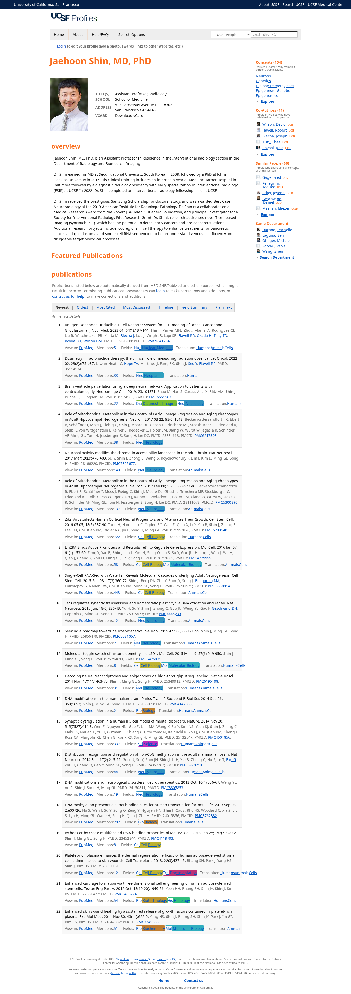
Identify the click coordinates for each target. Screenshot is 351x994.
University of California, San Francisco (46, 4)
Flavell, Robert (278, 130)
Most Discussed (136, 307)
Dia (156, 403)
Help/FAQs (101, 34)
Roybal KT (73, 341)
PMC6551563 (160, 397)
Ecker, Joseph (277, 192)
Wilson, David (277, 124)
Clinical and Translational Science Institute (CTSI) (146, 959)
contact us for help (68, 296)
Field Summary (194, 307)
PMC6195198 (207, 681)
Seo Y (192, 363)
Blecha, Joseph (278, 136)
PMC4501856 (219, 737)
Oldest (82, 307)
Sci (147, 743)
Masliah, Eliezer (280, 208)
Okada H (204, 335)
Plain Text (223, 307)
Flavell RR (186, 335)
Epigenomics (267, 95)
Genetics (263, 80)
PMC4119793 (162, 838)
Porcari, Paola (274, 245)
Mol (182, 564)
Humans (203, 347)
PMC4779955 (200, 558)
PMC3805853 (172, 787)
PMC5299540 (216, 530)
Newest (62, 307)
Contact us (193, 980)
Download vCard (129, 115)
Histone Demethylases (275, 85)
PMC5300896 (226, 502)
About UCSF (269, 4)
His (179, 900)
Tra (180, 872)
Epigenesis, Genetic (273, 90)
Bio (145, 710)
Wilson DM (93, 341)
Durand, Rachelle (277, 229)
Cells (229, 347)
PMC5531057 (124, 636)
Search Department (277, 257)
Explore (267, 101)
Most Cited (105, 307)
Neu (190, 403)
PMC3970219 (191, 765)
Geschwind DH (224, 608)
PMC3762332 (206, 815)
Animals (218, 347)
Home (59, 34)
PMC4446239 (170, 613)
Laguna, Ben (273, 235)
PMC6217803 (206, 435)
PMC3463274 (126, 894)
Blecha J (127, 335)
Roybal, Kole (276, 147)
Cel (151, 536)
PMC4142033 (181, 703)
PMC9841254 (158, 341)
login (160, 290)
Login (61, 46)
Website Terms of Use (123, 973)
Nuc (153, 347)
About (78, 34)
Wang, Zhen (272, 251)
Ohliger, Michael (276, 240)
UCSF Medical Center (326, 4)
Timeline (165, 307)
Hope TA (131, 363)
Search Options (131, 34)
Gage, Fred (275, 177)
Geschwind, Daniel (272, 200)
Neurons (263, 75)
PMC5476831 (150, 659)
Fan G (231, 759)
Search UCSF (293, 4)
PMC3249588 (147, 922)
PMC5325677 (124, 463)
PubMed (86, 347)
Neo (149, 375)
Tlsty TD (220, 335)
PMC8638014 (219, 586)
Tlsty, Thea (275, 141)
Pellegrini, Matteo (272, 185)
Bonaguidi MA (207, 580)
